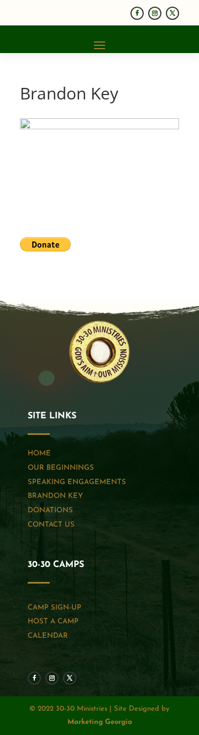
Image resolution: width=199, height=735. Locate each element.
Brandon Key (55, 496)
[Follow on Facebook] (137, 13)
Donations (50, 510)
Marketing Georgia (99, 722)
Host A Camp (53, 621)
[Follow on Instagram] (154, 13)
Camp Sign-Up (54, 607)
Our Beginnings (61, 467)
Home (39, 453)
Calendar (48, 635)
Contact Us (51, 524)
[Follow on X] (172, 13)
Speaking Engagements (77, 482)
